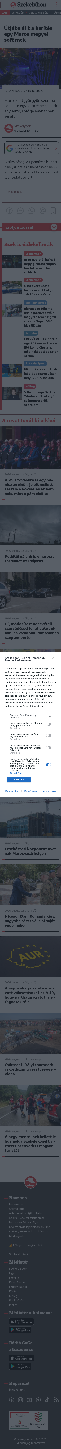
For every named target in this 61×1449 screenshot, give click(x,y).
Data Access (30, 791)
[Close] (55, 658)
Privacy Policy (49, 791)
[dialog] (30, 724)
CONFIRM (19, 779)
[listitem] (30, 716)
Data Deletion (12, 791)
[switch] (48, 724)
